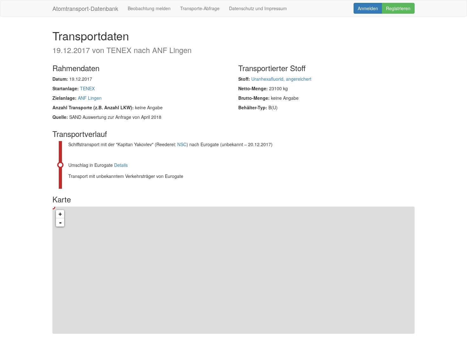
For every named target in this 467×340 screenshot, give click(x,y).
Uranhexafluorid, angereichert (281, 79)
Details (121, 165)
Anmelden (368, 8)
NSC (181, 144)
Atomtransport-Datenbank (85, 8)
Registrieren (398, 8)
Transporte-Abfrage (200, 8)
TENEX (87, 88)
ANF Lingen (90, 98)
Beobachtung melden (149, 8)
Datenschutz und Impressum (258, 8)
